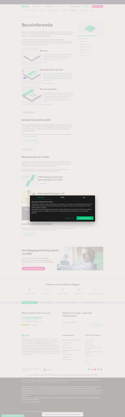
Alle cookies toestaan (84, 218)
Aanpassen (68, 218)
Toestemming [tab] (40, 197)
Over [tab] (84, 197)
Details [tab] (62, 197)
